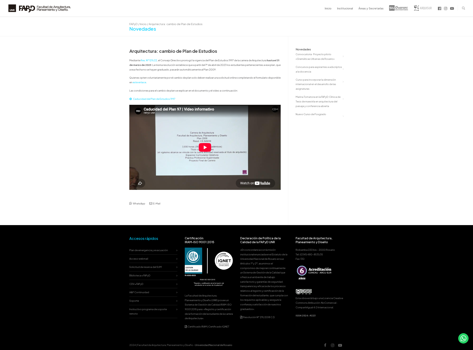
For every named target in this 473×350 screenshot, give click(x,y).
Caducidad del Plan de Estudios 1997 (154, 98)
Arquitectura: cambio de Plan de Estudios (173, 51)
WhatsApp (138, 203)
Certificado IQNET (218, 326)
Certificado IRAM (197, 326)
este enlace (139, 82)
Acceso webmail (138, 258)
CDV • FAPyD (136, 283)
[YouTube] (340, 345)
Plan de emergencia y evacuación (148, 250)
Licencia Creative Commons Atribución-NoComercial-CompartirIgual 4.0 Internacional (319, 303)
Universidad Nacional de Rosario (213, 345)
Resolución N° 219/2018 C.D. (259, 317)
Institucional (345, 8)
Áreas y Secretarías (371, 8)
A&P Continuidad (139, 292)
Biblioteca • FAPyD (139, 275)
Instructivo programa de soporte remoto (148, 311)
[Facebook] (325, 345)
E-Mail (156, 203)
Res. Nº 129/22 (149, 60)
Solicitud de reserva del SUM (145, 266)
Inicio (328, 8)
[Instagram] (332, 345)
